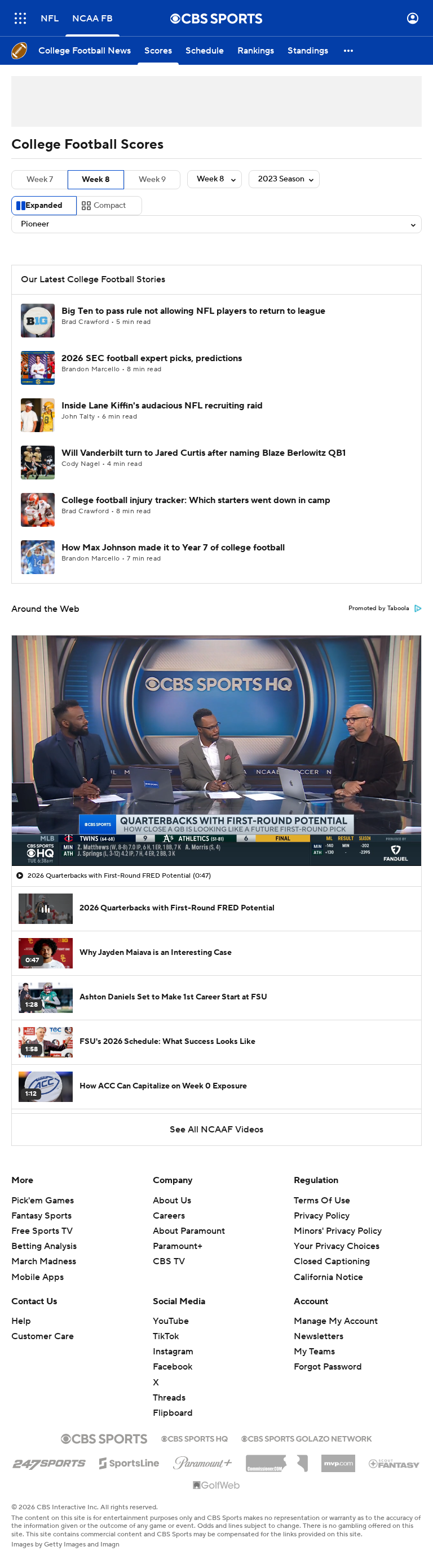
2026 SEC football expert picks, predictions (151, 358)
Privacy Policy (322, 1215)
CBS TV (169, 1261)
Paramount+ (177, 1246)
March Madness (43, 1261)
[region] (216, 750)
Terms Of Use (322, 1200)
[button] (20, 18)
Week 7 (39, 180)
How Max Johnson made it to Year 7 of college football (173, 547)
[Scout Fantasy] (395, 1463)
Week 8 (96, 180)
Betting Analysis (44, 1246)
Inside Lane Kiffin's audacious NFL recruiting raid (162, 405)
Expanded (44, 206)
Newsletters (318, 1336)
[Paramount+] (202, 1460)
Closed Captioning (332, 1250)
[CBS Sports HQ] (194, 1437)
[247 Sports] (49, 1461)
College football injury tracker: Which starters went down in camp (195, 500)
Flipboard (173, 1413)
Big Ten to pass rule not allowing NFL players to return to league (193, 311)
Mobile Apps (37, 1277)
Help (21, 1321)
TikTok (166, 1336)
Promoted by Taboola (378, 608)
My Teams (314, 1351)
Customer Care (42, 1336)
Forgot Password (328, 1366)
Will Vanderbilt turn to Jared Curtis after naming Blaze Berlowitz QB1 (203, 453)
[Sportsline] (129, 1461)
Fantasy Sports (41, 1215)
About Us (172, 1200)
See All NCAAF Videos (216, 1129)
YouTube (171, 1321)
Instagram (173, 1351)
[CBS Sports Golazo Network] (306, 1437)
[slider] (216, 833)
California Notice (328, 1266)
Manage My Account (336, 1321)
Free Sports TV (42, 1231)
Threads (169, 1397)
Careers (169, 1215)
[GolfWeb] (216, 1485)
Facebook (172, 1366)
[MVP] (338, 1459)
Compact (110, 206)
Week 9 (152, 180)
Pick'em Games (42, 1200)
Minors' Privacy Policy (338, 1231)
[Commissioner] (277, 1459)
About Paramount (189, 1231)
